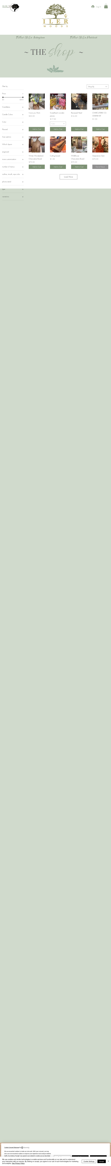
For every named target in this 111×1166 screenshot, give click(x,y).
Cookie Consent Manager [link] (11, 1147)
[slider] (3, 97)
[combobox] (97, 86)
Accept (101, 1161)
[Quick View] (37, 102)
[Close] (108, 1161)
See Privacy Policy (18, 1163)
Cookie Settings (89, 1161)
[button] (106, 6)
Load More (68, 176)
